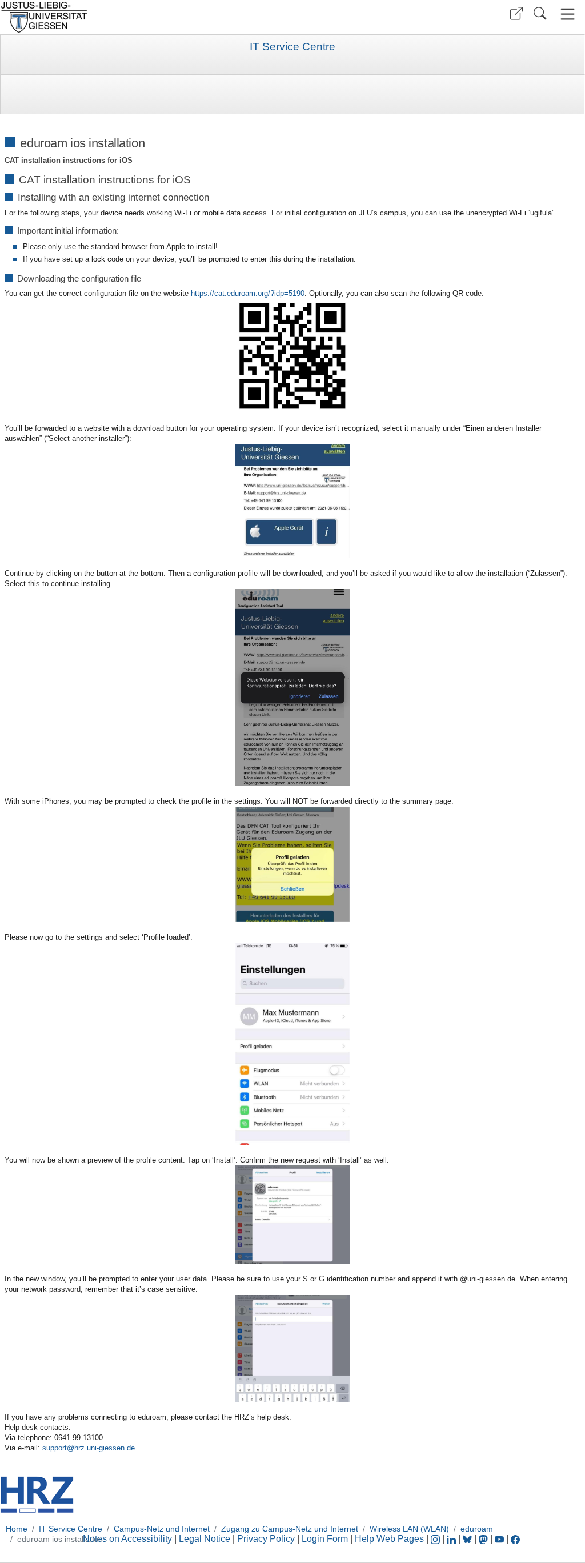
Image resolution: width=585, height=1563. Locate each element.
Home (16, 1528)
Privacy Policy (266, 1539)
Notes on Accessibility (128, 1539)
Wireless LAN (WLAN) (409, 1528)
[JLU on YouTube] (500, 1539)
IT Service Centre (292, 47)
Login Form (325, 1539)
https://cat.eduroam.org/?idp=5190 (247, 293)
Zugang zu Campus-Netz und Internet (289, 1528)
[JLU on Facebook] (515, 1539)
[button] (516, 13)
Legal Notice (204, 1539)
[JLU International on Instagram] (436, 1539)
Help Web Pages (389, 1539)
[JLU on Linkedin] (452, 1539)
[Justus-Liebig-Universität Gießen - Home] (145, 17)
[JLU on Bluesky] (468, 1539)
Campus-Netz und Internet (162, 1528)
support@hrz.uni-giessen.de (88, 1448)
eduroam (476, 1528)
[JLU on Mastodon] (484, 1539)
